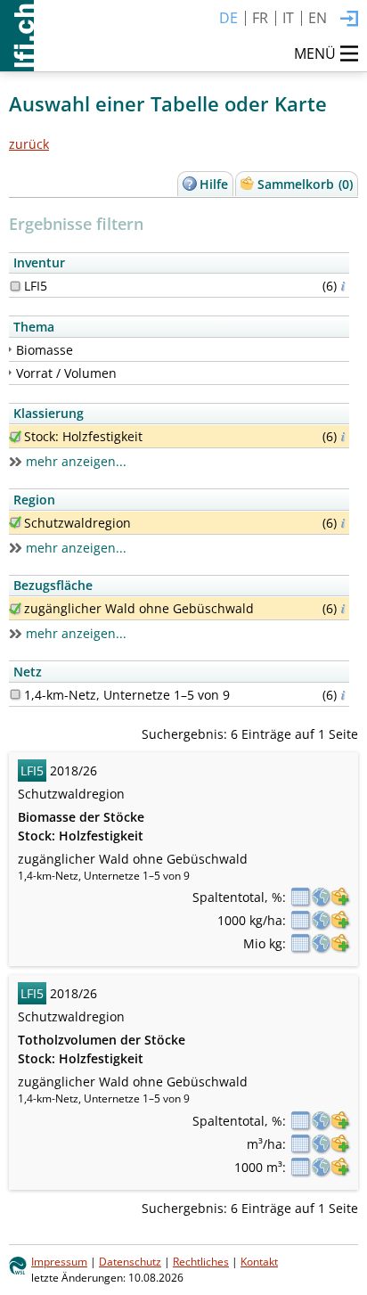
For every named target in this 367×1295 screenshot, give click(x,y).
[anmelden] (349, 20)
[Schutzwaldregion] (15, 522)
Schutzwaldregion (77, 522)
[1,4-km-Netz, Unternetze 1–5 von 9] (15, 694)
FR (260, 18)
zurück (29, 143)
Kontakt (259, 1261)
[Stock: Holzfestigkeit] (15, 436)
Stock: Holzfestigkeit (83, 436)
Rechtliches (201, 1261)
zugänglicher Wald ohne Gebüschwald (139, 608)
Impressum (59, 1261)
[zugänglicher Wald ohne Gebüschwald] (15, 608)
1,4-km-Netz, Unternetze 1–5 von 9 (127, 694)
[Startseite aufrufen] (17, 35)
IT (288, 18)
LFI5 (35, 285)
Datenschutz (130, 1261)
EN (317, 18)
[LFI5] (15, 286)
